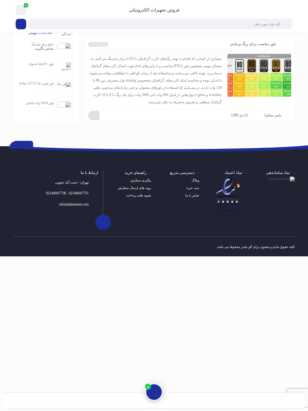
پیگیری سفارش (140, 180)
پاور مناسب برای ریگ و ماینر (253, 44)
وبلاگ (195, 180)
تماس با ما (192, 195)
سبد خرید (192, 188)
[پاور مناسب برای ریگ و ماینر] (259, 76)
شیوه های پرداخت (138, 195)
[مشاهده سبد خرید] (21, 10)
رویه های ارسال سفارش (134, 188)
